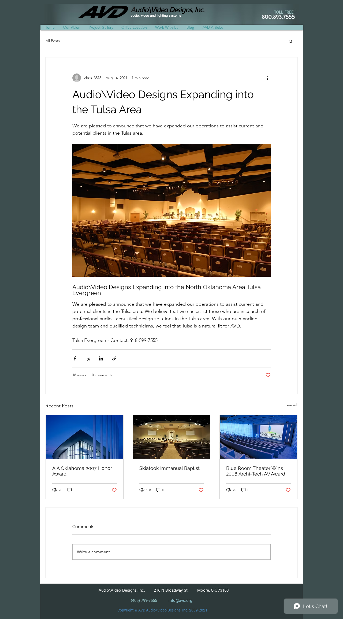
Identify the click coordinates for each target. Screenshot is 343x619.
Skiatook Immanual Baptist (169, 468)
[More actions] (267, 78)
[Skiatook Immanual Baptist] (171, 437)
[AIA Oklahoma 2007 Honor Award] (84, 437)
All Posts (53, 40)
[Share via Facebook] (74, 358)
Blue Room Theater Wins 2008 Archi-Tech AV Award (255, 471)
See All (291, 405)
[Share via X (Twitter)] (88, 358)
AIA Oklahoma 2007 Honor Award (82, 471)
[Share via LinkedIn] (101, 358)
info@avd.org (180, 600)
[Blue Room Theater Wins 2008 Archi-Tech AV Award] (258, 437)
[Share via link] (114, 358)
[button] (166, 27)
